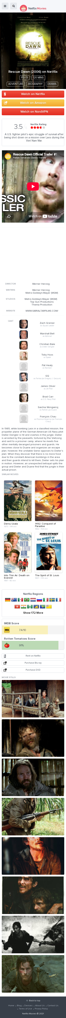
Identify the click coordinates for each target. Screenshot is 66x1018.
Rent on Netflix (33, 656)
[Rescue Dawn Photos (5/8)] (33, 856)
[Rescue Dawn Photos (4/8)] (33, 816)
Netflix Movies (29, 1014)
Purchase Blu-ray (33, 663)
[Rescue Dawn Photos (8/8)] (33, 974)
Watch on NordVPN (34, 111)
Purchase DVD (33, 670)
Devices (28, 1006)
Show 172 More (33, 612)
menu (5, 6)
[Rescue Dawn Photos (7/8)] (33, 934)
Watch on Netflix (33, 94)
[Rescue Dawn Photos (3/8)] (33, 777)
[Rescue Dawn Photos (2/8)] (33, 738)
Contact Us (52, 1006)
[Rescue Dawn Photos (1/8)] (33, 698)
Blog (19, 1006)
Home (11, 1006)
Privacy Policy (41, 1009)
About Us (40, 1006)
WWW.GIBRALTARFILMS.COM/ (42, 311)
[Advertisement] (33, 254)
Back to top (34, 1001)
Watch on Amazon (33, 103)
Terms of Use (25, 1009)
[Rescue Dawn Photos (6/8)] (33, 895)
